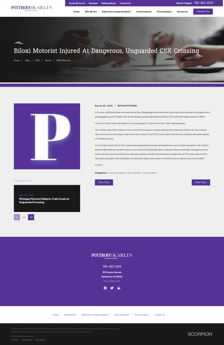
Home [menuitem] (77, 11)
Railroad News (108, 3)
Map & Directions (112, 281)
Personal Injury (142, 314)
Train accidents (149, 172)
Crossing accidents (116, 172)
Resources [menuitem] (182, 11)
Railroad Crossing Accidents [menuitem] (116, 11)
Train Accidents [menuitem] (144, 11)
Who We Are (70, 314)
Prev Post (104, 182)
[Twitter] (112, 288)
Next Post (200, 182)
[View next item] (31, 217)
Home (56, 314)
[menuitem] (14, 339)
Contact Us (125, 3)
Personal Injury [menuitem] (164, 11)
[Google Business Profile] (118, 288)
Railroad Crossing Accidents (95, 314)
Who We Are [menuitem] (91, 11)
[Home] (31, 8)
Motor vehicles (134, 172)
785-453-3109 (203, 3)
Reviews (93, 3)
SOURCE (99, 165)
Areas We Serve (77, 3)
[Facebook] (105, 288)
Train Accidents (121, 314)
